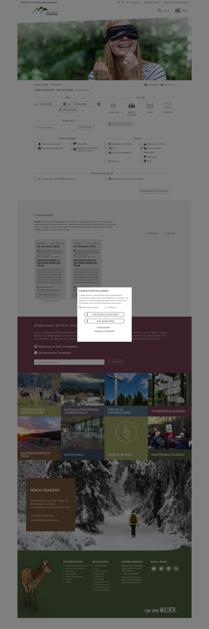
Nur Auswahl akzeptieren (106, 314)
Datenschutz (110, 331)
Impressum (98, 331)
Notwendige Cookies (90, 307)
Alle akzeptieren (105, 321)
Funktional (112, 307)
